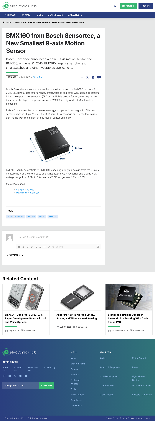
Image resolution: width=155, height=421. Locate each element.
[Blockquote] (44, 247)
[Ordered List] (36, 247)
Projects (74, 374)
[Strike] (32, 247)
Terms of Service (127, 418)
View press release (25, 189)
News (73, 358)
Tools (39, 14)
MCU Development (109, 376)
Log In (146, 6)
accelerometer (15, 216)
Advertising (49, 367)
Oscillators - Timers (141, 385)
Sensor (52, 216)
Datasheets (75, 14)
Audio (102, 358)
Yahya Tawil (38, 77)
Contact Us (18, 369)
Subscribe (46, 385)
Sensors (12, 77)
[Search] (115, 6)
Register (128, 6)
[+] (61, 246)
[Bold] (19, 247)
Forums (25, 14)
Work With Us (33, 369)
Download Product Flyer (27, 192)
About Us (5, 369)
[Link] (53, 247)
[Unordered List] (40, 247)
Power (135, 367)
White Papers (77, 394)
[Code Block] (49, 247)
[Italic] (23, 247)
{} (57, 246)
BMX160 (31, 216)
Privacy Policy (112, 418)
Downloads (76, 400)
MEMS (42, 216)
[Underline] (27, 247)
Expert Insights (78, 363)
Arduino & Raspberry (110, 367)
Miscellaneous (106, 394)
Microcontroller (107, 385)
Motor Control (139, 358)
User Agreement (143, 418)
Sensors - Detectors (142, 394)
